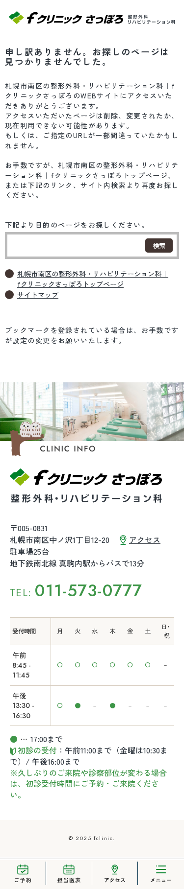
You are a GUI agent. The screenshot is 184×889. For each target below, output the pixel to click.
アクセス (144, 539)
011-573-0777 (88, 591)
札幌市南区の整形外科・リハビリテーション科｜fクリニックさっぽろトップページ (92, 278)
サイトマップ (37, 295)
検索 (159, 245)
